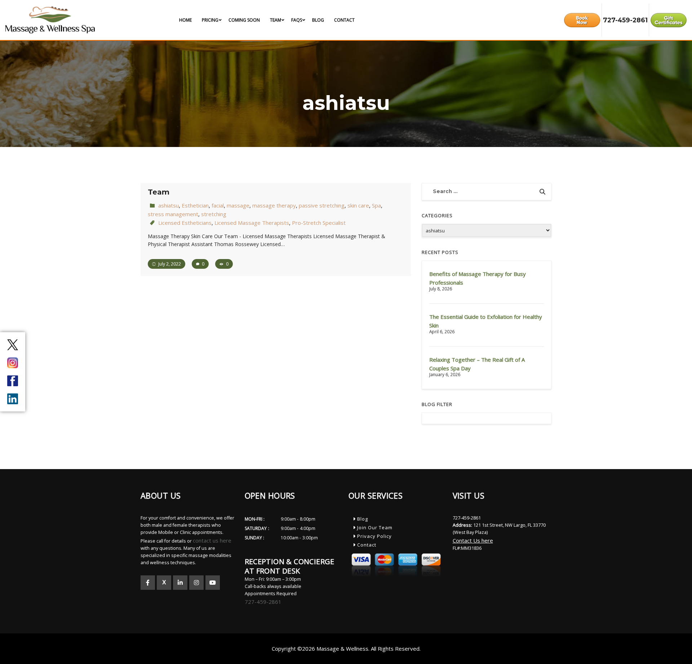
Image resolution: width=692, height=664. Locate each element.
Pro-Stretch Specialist (319, 222)
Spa (376, 205)
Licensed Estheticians (185, 222)
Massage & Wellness (342, 648)
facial (218, 205)
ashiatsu (168, 205)
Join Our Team (374, 527)
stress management (173, 214)
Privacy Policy (374, 536)
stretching (213, 214)
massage (238, 205)
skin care (358, 205)
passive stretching (322, 205)
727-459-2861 (263, 601)
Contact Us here (473, 540)
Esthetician (195, 205)
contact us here (212, 540)
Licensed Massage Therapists (251, 222)
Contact (366, 545)
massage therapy (274, 205)
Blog (362, 519)
